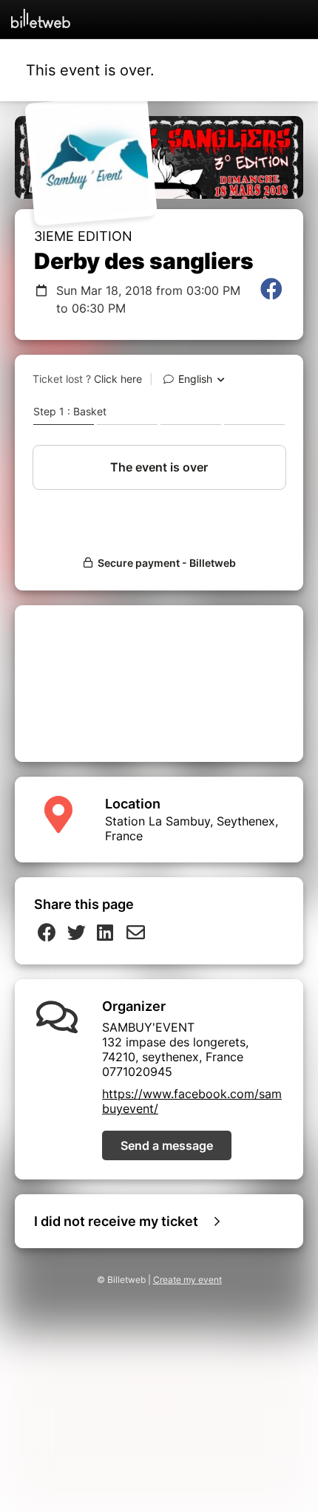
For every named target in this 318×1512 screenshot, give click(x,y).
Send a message (167, 1145)
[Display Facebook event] (271, 299)
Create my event (187, 1279)
